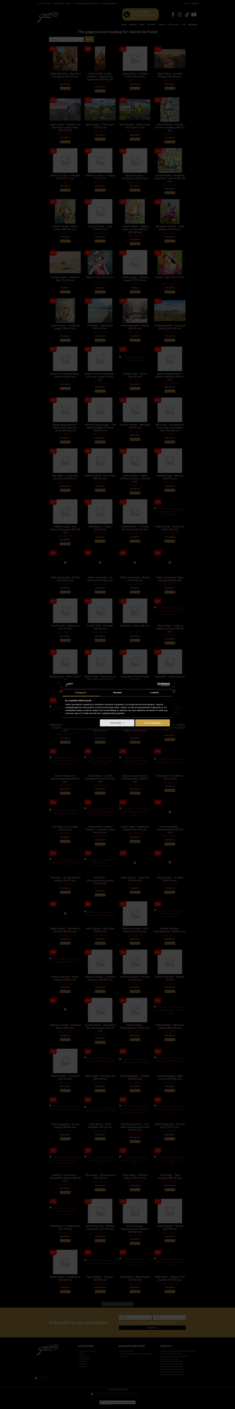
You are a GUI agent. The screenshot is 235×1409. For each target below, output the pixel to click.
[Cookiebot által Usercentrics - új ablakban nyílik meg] (159, 684)
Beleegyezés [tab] (80, 693)
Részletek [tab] (117, 693)
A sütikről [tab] (154, 693)
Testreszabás (115, 723)
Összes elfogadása (152, 723)
